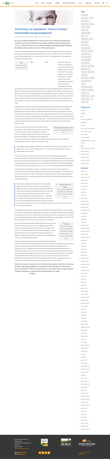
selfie (92, 99)
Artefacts (83, 113)
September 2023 (85, 210)
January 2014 (84, 426)
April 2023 (83, 222)
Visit (36, 3)
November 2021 (85, 264)
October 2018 (84, 336)
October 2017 (84, 348)
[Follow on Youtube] (49, 453)
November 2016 (85, 369)
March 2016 (84, 378)
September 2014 (85, 405)
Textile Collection (85, 160)
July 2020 (83, 309)
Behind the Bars (84, 24)
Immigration (83, 66)
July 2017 (83, 354)
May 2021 (83, 282)
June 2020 (83, 312)
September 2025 (85, 177)
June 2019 (83, 333)
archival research (84, 18)
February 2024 (85, 201)
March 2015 (84, 390)
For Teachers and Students (88, 128)
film (87, 36)
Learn (80, 3)
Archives (83, 110)
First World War (84, 39)
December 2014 (85, 396)
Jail (89, 69)
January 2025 (84, 183)
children (88, 27)
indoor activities (91, 66)
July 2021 (83, 276)
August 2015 (84, 387)
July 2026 (83, 171)
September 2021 (85, 270)
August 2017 (84, 351)
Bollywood (91, 24)
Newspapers (84, 90)
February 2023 (85, 225)
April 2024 (83, 195)
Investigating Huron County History (41, 36)
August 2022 (84, 240)
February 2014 (85, 423)
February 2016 (85, 381)
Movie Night (92, 78)
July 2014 (83, 411)
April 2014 (83, 417)
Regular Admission (85, 96)
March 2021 (84, 288)
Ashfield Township (85, 21)
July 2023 (83, 216)
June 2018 (83, 342)
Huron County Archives (86, 54)
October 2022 (84, 234)
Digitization (84, 122)
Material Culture (91, 72)
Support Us (88, 3)
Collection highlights (86, 119)
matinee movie (84, 75)
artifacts (91, 18)
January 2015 (84, 393)
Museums (83, 84)
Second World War (85, 99)
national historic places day (86, 87)
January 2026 (84, 174)
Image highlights (85, 137)
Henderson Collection (85, 48)
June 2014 (83, 414)
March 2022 (84, 255)
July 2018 (83, 339)
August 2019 (84, 330)
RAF (88, 93)
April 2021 (83, 285)
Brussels (83, 27)
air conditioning (84, 15)
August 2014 (84, 408)
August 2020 (84, 306)
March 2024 (84, 198)
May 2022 (83, 249)
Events (43, 3)
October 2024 (84, 186)
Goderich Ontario (84, 42)
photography (90, 90)
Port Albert (83, 93)
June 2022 (83, 246)
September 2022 (85, 237)
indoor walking (84, 69)
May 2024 (83, 192)
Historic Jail (83, 51)
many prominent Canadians (44, 165)
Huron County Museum (86, 57)
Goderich (91, 39)
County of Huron (84, 30)
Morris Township (84, 78)
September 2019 (85, 327)
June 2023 (83, 219)
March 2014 (84, 420)
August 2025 (84, 180)
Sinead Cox (18, 36)
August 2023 (84, 213)
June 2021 (83, 279)
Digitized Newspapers (85, 33)
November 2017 (85, 345)
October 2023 (84, 207)
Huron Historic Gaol (85, 63)
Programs (49, 3)
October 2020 (84, 300)
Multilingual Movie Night (86, 81)
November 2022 (85, 231)
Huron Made (84, 134)
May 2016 (83, 375)
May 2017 (83, 357)
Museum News (85, 151)
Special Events (85, 157)
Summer (83, 102)
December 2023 (85, 204)
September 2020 (85, 303)
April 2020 (83, 318)
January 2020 (84, 324)
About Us (97, 3)
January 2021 (84, 294)
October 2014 (84, 402)
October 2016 (84, 372)
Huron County (90, 51)
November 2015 (85, 384)
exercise (83, 36)
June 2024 (83, 189)
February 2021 (85, 291)
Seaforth (92, 96)
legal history (83, 72)
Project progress (85, 154)
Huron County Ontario (85, 60)
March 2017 (84, 360)
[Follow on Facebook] (40, 453)
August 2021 (84, 273)
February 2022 (85, 258)
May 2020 (83, 315)
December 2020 (85, 297)
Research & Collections (69, 3)
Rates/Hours (23, 452)
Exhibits (57, 3)
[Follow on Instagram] (43, 453)
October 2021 (84, 267)
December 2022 (85, 228)
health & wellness (85, 45)
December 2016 (85, 366)
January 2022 (84, 261)
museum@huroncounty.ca (21, 448)
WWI (87, 102)
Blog (82, 116)
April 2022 (83, 252)
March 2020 (84, 321)
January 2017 (84, 363)
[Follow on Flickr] (46, 453)
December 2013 (85, 429)
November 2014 (85, 399)
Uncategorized (85, 163)
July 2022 (83, 243)
